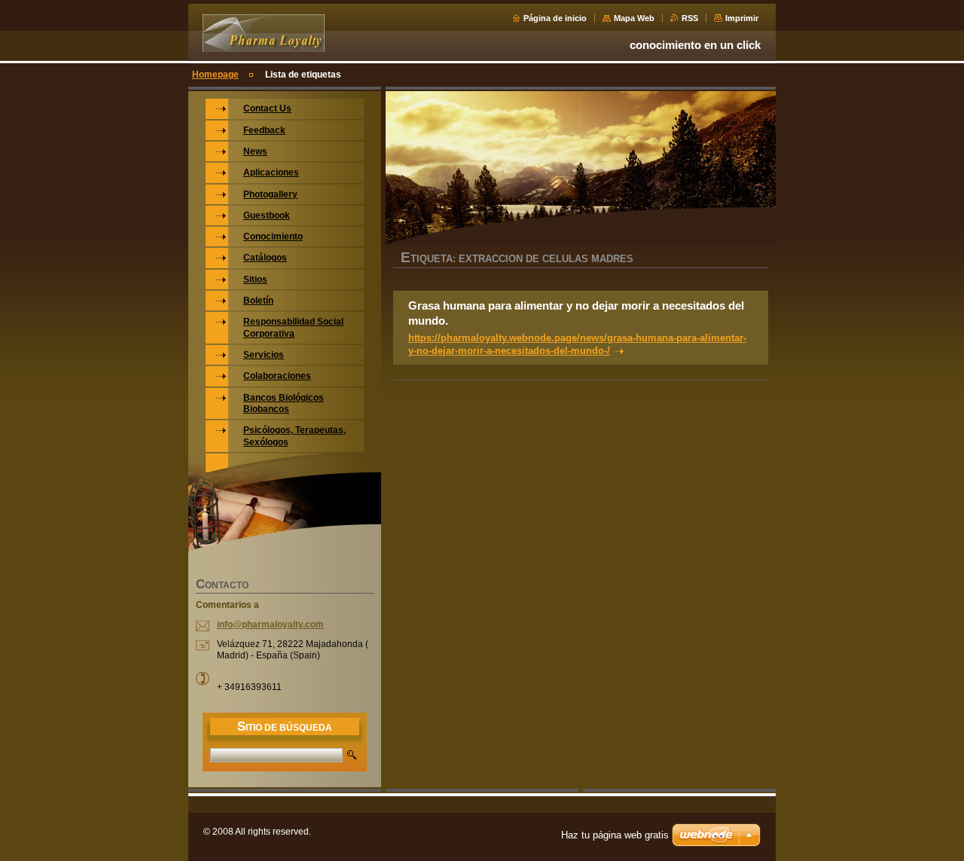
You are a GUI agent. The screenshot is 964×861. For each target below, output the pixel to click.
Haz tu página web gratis (615, 835)
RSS (690, 18)
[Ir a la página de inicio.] (264, 46)
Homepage (215, 74)
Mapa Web (634, 18)
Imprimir (741, 18)
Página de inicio (555, 18)
